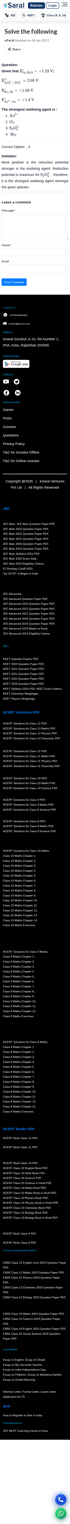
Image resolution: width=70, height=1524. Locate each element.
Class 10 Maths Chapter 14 (20, 920)
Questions (11, 435)
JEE (6, 509)
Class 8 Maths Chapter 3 (18, 1056)
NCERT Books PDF (19, 1129)
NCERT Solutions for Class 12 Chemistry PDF (31, 738)
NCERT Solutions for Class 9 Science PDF (29, 809)
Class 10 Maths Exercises (19, 925)
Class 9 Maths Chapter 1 (18, 956)
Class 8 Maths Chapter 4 (18, 1061)
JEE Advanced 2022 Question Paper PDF (28, 608)
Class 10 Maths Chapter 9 (19, 895)
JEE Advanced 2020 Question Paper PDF (28, 618)
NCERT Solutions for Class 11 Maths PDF (29, 756)
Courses (9, 427)
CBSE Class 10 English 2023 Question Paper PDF (34, 1328)
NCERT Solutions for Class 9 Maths (25, 951)
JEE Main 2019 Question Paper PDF (25, 548)
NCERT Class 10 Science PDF (22, 1178)
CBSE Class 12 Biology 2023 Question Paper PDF (34, 1297)
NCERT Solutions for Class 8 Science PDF (29, 831)
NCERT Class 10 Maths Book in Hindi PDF (29, 1192)
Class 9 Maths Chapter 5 (18, 976)
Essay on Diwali (35, 1359)
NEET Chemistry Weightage (20, 693)
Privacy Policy (14, 444)
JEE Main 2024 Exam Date (20, 558)
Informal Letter (12, 1391)
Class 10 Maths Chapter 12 (20, 910)
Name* (6, 245)
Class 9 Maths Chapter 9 (18, 996)
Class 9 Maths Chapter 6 (18, 981)
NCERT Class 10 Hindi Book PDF (24, 1173)
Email (5, 261)
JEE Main (9, 523)
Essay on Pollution (14, 1374)
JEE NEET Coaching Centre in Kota (25, 1430)
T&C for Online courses (21, 461)
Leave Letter (48, 1391)
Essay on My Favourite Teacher (22, 1364)
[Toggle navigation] (64, 5)
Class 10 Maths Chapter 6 (19, 880)
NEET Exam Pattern (49, 688)
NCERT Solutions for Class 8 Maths (25, 1042)
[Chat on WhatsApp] (60, 1513)
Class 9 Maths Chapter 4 (18, 971)
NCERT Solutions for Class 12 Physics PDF (30, 733)
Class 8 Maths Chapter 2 (18, 1051)
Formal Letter (30, 1391)
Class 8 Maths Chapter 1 (18, 1047)
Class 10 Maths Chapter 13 (20, 915)
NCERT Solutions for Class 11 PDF (24, 751)
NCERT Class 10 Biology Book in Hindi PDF (30, 1217)
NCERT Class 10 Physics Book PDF (25, 1197)
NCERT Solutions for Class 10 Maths (26, 850)
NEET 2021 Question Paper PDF (23, 673)
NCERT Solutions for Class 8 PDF (24, 821)
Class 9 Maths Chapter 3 (18, 966)
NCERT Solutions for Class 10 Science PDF (30, 788)
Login (52, 5)
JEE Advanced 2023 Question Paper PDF (28, 603)
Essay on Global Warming (19, 1379)
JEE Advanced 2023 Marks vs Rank (25, 628)
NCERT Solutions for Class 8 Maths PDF (28, 826)
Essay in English (13, 1359)
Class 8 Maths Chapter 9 (18, 1086)
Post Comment (14, 282)
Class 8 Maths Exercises (18, 1111)
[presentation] (36, 71)
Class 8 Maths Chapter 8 (18, 1081)
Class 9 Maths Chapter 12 (19, 1011)
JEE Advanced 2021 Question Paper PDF (28, 613)
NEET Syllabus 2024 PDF (19, 688)
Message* (8, 210)
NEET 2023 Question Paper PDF (23, 663)
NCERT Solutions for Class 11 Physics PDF (30, 761)
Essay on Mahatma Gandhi (44, 1374)
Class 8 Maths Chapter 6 (18, 1071)
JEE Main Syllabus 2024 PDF (21, 553)
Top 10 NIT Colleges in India (20, 573)
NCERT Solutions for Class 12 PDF (25, 723)
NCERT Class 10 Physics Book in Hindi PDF (30, 1202)
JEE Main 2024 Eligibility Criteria (23, 563)
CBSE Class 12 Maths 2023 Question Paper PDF (33, 1272)
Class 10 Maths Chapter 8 (19, 890)
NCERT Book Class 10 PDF (20, 1163)
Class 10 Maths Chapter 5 (19, 875)
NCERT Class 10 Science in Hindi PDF (27, 1183)
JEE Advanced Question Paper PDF (25, 598)
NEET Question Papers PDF (20, 658)
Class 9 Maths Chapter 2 (18, 961)
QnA (6, 1406)
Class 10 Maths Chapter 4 (19, 870)
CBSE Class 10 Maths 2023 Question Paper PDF (33, 1313)
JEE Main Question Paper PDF (36, 523)
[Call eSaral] (60, 1499)
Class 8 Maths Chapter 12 (19, 1101)
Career (8, 410)
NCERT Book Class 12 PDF (20, 1138)
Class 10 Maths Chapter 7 (19, 885)
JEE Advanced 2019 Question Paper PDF (28, 623)
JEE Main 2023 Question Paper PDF (25, 528)
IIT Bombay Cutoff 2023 (17, 568)
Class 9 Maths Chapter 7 (18, 986)
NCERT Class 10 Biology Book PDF (25, 1212)
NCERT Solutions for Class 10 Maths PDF (29, 783)
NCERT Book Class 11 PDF (20, 1147)
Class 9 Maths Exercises (18, 1016)
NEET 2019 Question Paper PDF (23, 683)
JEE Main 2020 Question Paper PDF (25, 543)
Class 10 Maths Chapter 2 (19, 860)
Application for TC (14, 1396)
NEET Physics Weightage (19, 698)
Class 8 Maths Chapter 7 (18, 1076)
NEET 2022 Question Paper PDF (23, 668)
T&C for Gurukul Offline (21, 452)
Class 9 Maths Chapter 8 (18, 991)
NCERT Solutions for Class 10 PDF (25, 778)
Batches (36, 5)
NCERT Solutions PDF (21, 712)
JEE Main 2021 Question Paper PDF (25, 538)
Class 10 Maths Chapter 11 (20, 905)
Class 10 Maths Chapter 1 (19, 855)
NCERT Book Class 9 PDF (19, 1233)
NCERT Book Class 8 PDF (19, 1242)
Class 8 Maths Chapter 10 (19, 1091)
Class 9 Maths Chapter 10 (19, 1001)
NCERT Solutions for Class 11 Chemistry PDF (31, 766)
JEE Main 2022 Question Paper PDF (25, 533)
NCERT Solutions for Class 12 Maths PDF (29, 728)
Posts (7, 418)
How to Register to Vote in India (22, 1415)
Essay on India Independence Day (24, 1369)
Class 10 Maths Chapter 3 (19, 865)
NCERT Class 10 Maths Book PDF (24, 1187)
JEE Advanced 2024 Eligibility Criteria (26, 633)
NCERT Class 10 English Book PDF (25, 1168)
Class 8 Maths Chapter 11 (19, 1096)
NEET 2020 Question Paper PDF (23, 678)
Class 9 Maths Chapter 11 (19, 1006)
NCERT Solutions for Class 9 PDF (24, 799)
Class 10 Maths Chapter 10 (20, 900)
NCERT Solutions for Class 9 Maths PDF (28, 804)
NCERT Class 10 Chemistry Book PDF (27, 1207)
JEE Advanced (12, 593)
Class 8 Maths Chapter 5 (18, 1066)
